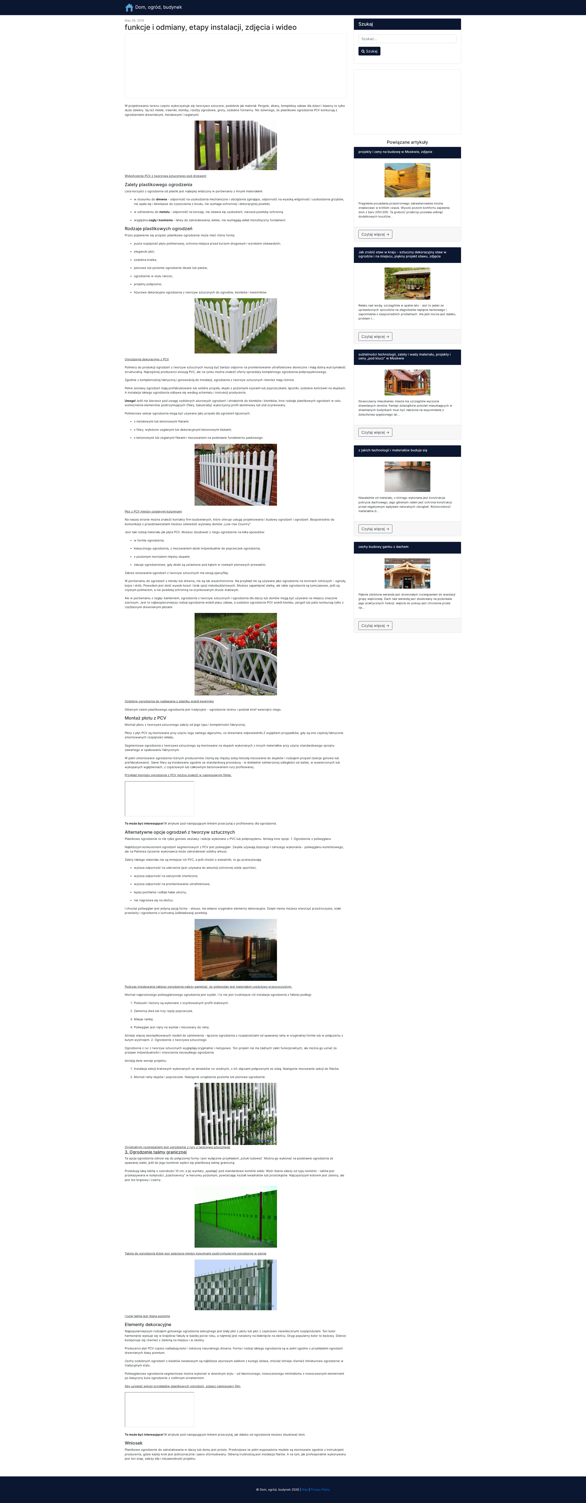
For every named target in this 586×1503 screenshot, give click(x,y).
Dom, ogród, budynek (158, 7)
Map (305, 1489)
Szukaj (371, 51)
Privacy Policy (320, 1489)
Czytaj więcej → (375, 234)
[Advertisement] (236, 66)
